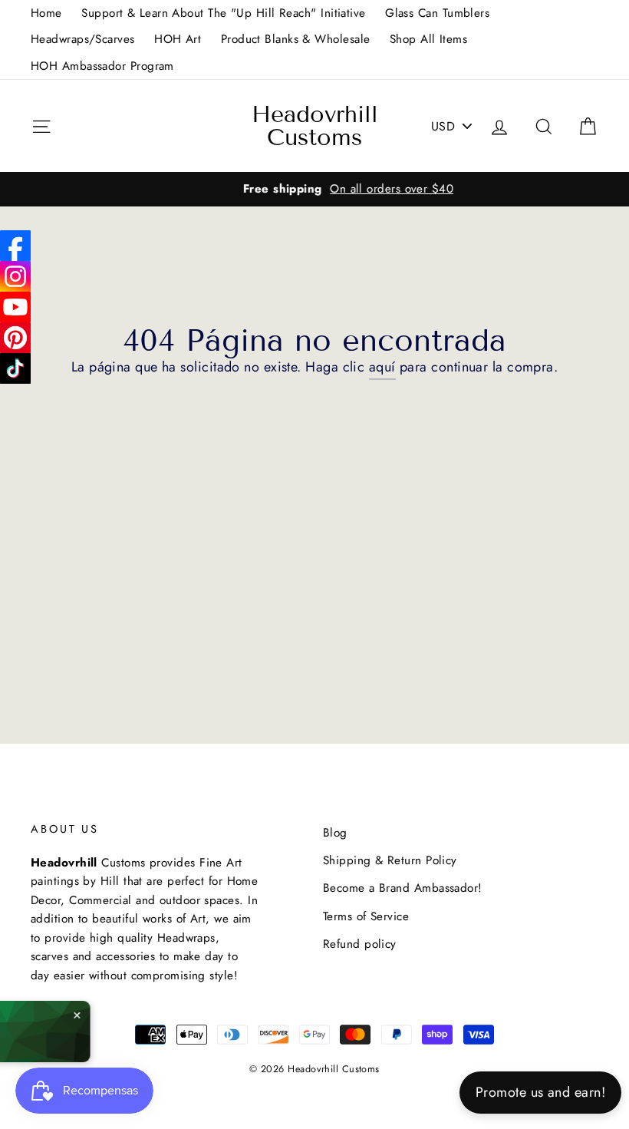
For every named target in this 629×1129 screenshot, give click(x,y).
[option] (314, 189)
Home (46, 13)
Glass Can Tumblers (437, 13)
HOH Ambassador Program (102, 66)
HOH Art (177, 39)
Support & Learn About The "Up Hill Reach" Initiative (223, 13)
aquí (382, 367)
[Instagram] (15, 276)
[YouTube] (15, 307)
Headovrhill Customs (315, 126)
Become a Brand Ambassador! (402, 888)
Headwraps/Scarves (83, 39)
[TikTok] (15, 368)
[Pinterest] (15, 337)
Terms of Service (366, 916)
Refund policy (360, 944)
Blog (335, 832)
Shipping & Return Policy (390, 860)
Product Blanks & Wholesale (295, 39)
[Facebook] (15, 245)
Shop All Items (428, 39)
